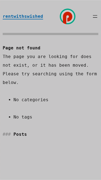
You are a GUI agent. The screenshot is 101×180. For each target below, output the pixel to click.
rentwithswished (23, 16)
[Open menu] (95, 16)
